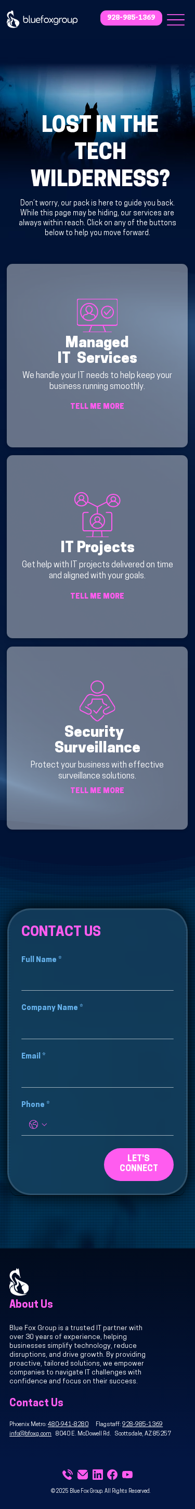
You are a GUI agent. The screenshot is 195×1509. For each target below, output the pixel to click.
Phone (35, 1105)
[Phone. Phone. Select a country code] (38, 1124)
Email (33, 1057)
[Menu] (175, 19)
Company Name (52, 1008)
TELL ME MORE (97, 407)
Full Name (41, 960)
